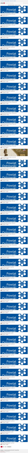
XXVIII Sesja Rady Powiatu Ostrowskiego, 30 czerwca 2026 (8, 14)
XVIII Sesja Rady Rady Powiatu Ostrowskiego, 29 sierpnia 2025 (8, 124)
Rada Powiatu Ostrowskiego (5, 15)
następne (9, 446)
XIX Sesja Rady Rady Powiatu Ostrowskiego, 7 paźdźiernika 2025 (9, 113)
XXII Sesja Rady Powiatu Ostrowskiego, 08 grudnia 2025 (7, 80)
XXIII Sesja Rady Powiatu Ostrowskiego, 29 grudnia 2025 (8, 69)
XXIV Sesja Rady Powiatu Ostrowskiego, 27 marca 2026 (7, 58)
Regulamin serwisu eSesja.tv (2, 451)
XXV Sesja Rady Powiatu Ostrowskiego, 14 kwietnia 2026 (8, 47)
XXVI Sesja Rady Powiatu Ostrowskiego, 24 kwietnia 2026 (8, 36)
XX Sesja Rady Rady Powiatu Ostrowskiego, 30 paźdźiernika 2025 (9, 102)
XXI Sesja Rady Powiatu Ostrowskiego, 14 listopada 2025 (8, 91)
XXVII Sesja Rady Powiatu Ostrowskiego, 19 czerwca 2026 (8, 25)
